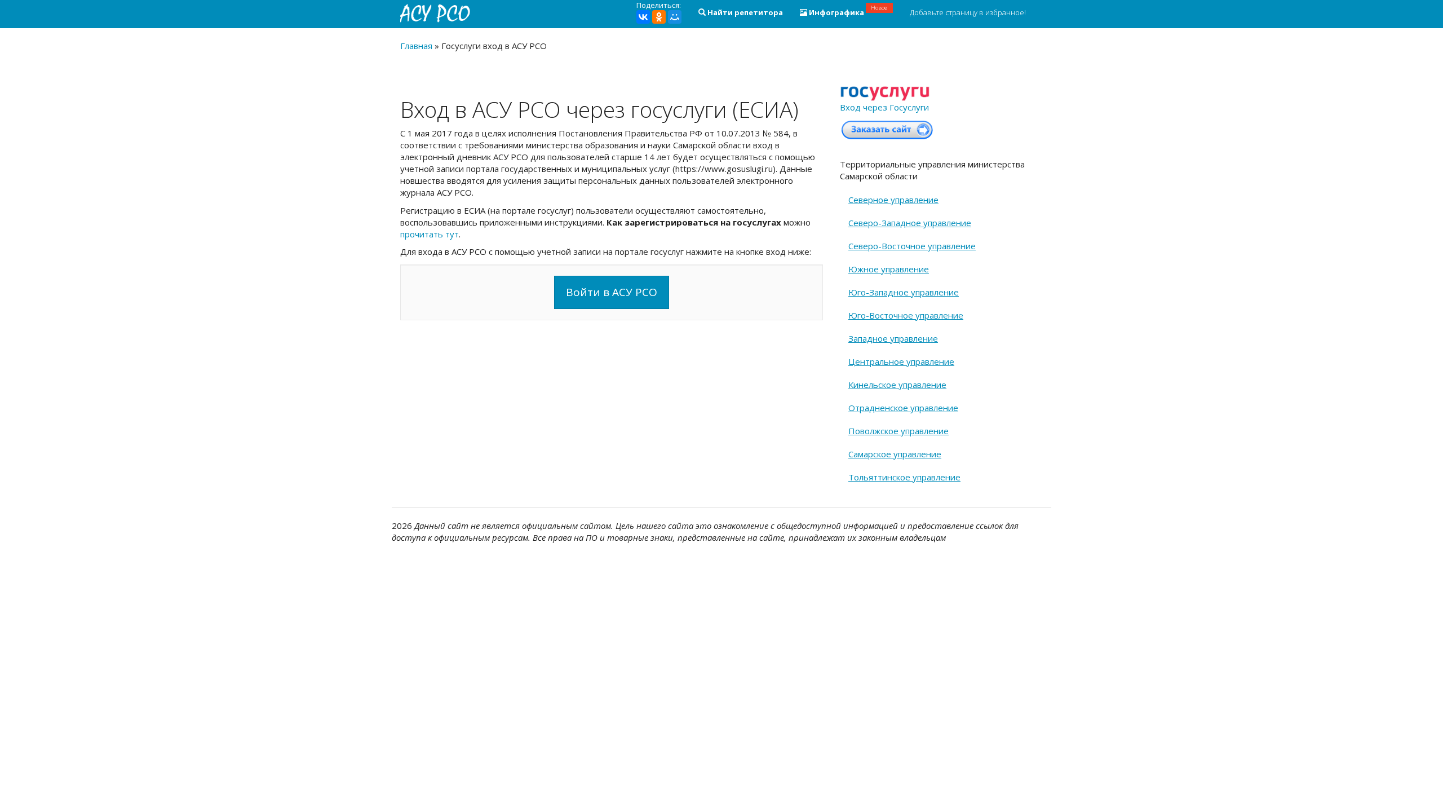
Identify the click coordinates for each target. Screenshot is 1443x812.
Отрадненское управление (903, 407)
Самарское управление (894, 454)
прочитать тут (429, 234)
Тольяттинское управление (904, 477)
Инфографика (847, 10)
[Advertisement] (611, 410)
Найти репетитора (744, 12)
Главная (416, 45)
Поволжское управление (898, 430)
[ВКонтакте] (643, 17)
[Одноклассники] (659, 17)
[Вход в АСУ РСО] (436, 12)
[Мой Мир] (674, 17)
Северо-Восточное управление (912, 245)
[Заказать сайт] (887, 129)
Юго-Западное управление (903, 292)
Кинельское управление (897, 384)
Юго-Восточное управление (905, 315)
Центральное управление (901, 361)
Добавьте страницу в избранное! (968, 12)
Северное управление (893, 199)
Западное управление (893, 338)
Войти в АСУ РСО (611, 292)
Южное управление (888, 269)
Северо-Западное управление (909, 222)
